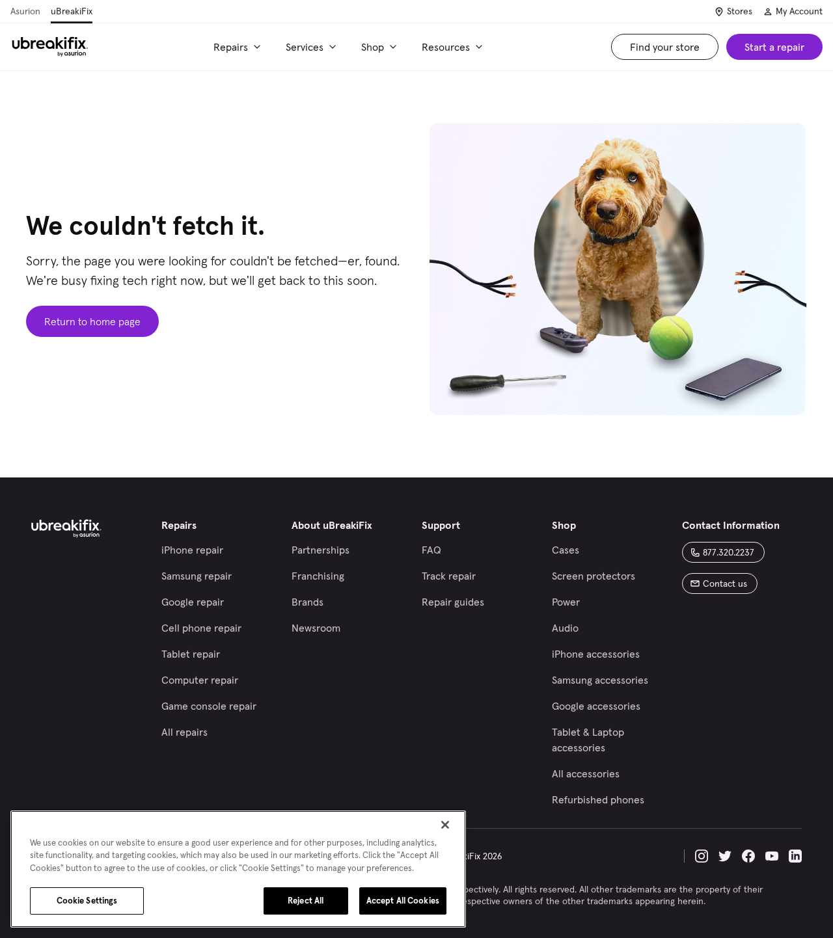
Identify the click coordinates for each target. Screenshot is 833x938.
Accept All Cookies (402, 900)
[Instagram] (701, 856)
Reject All (305, 900)
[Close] (445, 825)
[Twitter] (724, 856)
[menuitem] (239, 46)
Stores (739, 11)
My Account (799, 11)
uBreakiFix (71, 11)
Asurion (25, 11)
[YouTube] (771, 856)
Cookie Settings (87, 900)
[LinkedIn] (795, 856)
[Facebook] (748, 856)
